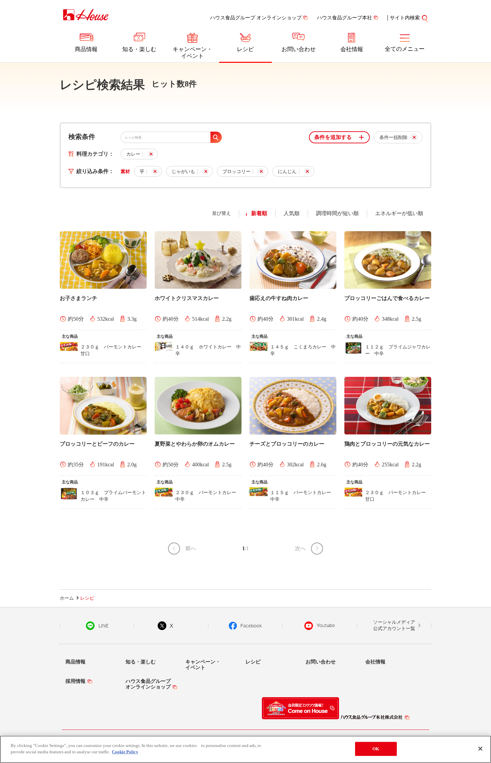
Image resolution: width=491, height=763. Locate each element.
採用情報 (75, 681)
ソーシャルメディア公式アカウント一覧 (394, 625)
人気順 (292, 213)
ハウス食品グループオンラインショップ (148, 684)
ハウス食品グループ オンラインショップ (256, 17)
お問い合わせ (299, 49)
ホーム (67, 598)
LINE (97, 625)
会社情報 (351, 49)
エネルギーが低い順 (399, 213)
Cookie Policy (125, 751)
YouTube (319, 625)
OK (375, 748)
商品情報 (86, 49)
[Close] (480, 748)
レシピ (245, 49)
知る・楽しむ (139, 49)
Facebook (245, 625)
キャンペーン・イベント (192, 52)
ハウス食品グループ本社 (344, 17)
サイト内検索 (405, 17)
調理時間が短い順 (337, 213)
